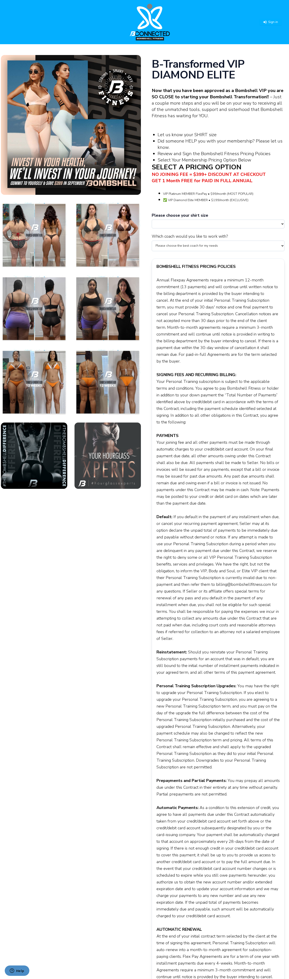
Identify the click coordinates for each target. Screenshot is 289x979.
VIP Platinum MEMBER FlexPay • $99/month (194, 193)
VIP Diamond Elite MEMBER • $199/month (198, 200)
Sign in (273, 22)
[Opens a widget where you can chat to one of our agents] (17, 971)
